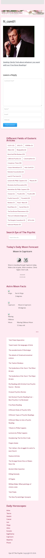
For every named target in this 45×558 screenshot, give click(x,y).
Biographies (21, 150)
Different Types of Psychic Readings (21, 415)
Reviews (11, 202)
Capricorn (9, 537)
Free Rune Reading (15, 405)
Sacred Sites (24, 207)
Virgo (8, 525)
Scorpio (9, 531)
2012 (19, 145)
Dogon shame (13, 443)
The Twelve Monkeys (16, 363)
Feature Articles (14, 456)
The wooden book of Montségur (20, 350)
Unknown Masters (14, 224)
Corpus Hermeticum (15, 167)
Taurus (8, 513)
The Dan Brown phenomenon (18, 211)
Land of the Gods (14, 176)
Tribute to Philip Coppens (17, 428)
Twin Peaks (12, 492)
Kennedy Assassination (16, 172)
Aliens (11, 150)
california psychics (14, 158)
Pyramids (25, 198)
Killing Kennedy (14, 474)
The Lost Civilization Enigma (17, 216)
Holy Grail (29, 167)
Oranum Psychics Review (17, 392)
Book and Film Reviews (16, 154)
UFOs (31, 220)
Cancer (8, 519)
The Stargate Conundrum (16, 220)
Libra (8, 528)
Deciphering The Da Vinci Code (19, 438)
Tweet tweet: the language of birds (21, 345)
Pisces (8, 543)
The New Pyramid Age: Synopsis (20, 497)
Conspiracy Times (14, 163)
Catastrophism (29, 158)
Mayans (33, 180)
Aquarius (9, 540)
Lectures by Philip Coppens (17, 180)
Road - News (22, 202)
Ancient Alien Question (17, 469)
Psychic (21, 194)
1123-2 (11, 145)
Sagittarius (10, 534)
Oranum (11, 194)
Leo (7, 522)
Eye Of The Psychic (16, 553)
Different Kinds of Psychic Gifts (20, 410)
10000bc (29, 145)
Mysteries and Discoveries (17, 185)
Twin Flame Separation (16, 340)
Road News (12, 207)
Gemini (8, 516)
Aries (8, 510)
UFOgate (12, 479)
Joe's (37, 331)
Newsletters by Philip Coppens (18, 189)
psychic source (13, 198)
